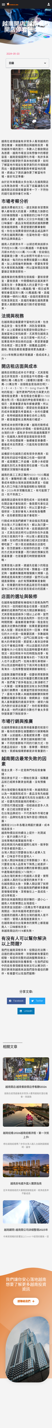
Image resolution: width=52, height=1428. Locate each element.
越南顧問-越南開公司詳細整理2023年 (26, 1229)
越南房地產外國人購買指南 (26, 1183)
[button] (26, 1301)
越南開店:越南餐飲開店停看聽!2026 (26, 1087)
